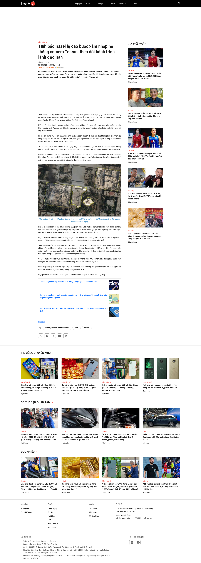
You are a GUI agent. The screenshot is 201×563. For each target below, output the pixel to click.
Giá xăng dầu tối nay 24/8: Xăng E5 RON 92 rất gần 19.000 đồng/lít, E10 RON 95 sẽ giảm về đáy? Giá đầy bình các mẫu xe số (39, 437)
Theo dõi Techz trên (46, 67)
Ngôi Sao (51, 516)
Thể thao (134, 4)
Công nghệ (78, 4)
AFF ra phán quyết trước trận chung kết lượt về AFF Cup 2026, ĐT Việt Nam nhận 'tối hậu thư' (160, 486)
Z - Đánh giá (99, 4)
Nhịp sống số (42, 42)
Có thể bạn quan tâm (36, 402)
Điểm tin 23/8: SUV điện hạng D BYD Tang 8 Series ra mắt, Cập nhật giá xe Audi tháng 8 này (161, 437)
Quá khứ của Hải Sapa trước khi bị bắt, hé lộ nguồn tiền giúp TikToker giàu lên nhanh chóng (145, 196)
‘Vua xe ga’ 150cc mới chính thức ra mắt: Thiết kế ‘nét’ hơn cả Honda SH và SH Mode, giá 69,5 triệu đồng (119, 437)
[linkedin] (65, 335)
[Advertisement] (79, 97)
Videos (94, 508)
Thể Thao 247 (53, 524)
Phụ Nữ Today (26, 512)
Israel (86, 328)
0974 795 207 (136, 518)
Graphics (95, 516)
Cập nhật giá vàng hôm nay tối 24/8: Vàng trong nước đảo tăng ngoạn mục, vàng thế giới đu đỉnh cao (144, 236)
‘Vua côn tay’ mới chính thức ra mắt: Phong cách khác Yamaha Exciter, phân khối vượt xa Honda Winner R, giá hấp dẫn (80, 437)
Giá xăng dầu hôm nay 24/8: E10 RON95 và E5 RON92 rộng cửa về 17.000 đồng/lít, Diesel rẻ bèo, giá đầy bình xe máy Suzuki (39, 486)
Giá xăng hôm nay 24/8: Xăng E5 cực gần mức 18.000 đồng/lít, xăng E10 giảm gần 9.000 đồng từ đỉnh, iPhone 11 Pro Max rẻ (120, 486)
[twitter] (40, 335)
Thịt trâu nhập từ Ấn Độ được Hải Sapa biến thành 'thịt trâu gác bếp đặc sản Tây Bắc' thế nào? (144, 116)
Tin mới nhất (137, 43)
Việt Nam (131, 70)
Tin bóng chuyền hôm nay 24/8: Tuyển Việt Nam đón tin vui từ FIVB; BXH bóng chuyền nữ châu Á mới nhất (144, 76)
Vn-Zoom (52, 527)
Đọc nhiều (28, 451)
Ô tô (144, 431)
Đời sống (131, 110)
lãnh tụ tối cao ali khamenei (57, 328)
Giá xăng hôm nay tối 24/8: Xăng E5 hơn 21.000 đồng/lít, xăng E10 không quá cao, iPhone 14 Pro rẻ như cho (38, 387)
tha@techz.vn (147, 518)
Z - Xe (88, 4)
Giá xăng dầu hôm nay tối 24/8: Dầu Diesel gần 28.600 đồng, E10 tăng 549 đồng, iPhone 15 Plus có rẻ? (120, 387)
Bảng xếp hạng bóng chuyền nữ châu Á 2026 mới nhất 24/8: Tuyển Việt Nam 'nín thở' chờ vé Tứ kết (145, 156)
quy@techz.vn (126, 515)
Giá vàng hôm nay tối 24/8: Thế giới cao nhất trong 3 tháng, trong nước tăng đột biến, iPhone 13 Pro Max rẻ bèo (79, 387)
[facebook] (47, 335)
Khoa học (122, 4)
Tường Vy (48, 62)
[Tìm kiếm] (177, 3)
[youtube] (59, 335)
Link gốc (41, 322)
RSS (49, 520)
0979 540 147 (129, 512)
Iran (76, 328)
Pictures (94, 512)
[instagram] (53, 335)
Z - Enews (111, 4)
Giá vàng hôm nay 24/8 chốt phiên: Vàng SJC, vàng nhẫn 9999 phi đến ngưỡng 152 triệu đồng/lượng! (79, 486)
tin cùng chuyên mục (36, 353)
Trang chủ (25, 508)
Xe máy (23, 431)
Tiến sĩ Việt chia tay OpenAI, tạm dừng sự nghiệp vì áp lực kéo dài (68, 281)
